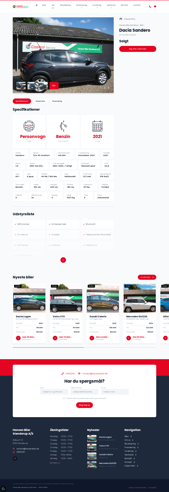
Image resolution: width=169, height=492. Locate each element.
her (58, 463)
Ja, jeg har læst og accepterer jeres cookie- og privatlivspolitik (86, 398)
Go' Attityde (152, 487)
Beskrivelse (40, 101)
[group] (63, 55)
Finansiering (57, 101)
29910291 (70, 373)
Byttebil (124, 5)
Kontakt (137, 5)
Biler (44, 5)
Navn (42, 388)
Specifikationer (22, 101)
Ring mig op (84, 405)
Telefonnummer (76, 388)
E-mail (103, 388)
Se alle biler (146, 277)
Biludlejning (65, 5)
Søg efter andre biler (137, 49)
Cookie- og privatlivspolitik (137, 487)
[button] (104, 87)
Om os (53, 6)
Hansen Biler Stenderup (128, 25)
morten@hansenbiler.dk (94, 373)
